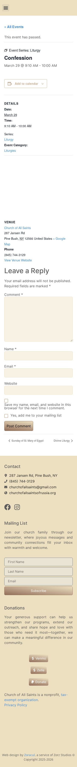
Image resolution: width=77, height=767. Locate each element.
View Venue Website (18, 260)
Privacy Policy (15, 705)
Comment (13, 294)
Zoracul (29, 755)
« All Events (14, 26)
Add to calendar (26, 83)
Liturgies (10, 150)
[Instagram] (17, 507)
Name (10, 349)
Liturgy (8, 139)
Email (10, 366)
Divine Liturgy (62, 440)
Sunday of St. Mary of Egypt (27, 440)
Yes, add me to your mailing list (35, 415)
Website (10, 383)
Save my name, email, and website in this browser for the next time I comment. (37, 406)
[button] (5, 7)
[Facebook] (7, 507)
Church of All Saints (17, 228)
